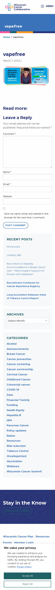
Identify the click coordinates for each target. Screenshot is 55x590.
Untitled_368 (14, 255)
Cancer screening (18, 364)
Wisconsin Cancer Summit (24, 471)
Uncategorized (16, 456)
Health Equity (15, 410)
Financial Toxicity (18, 400)
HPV (9, 420)
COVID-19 (13, 389)
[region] (27, 566)
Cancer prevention (19, 359)
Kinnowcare (13, 246)
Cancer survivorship (20, 369)
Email (6, 184)
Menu (49, 6)
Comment (9, 134)
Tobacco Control (18, 451)
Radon (11, 435)
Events (7, 542)
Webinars (13, 466)
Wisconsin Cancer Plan (18, 536)
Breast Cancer (16, 354)
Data (10, 394)
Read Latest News (18, 510)
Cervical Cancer (17, 374)
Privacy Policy (24, 566)
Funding (12, 405)
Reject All (27, 584)
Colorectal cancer (18, 384)
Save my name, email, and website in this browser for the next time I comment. (26, 215)
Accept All (27, 575)
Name (7, 172)
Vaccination (14, 461)
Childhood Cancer (19, 379)
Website (7, 196)
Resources (13, 440)
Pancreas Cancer (18, 425)
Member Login (24, 542)
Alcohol (12, 343)
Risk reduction (16, 446)
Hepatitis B (14, 415)
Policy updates (16, 430)
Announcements (18, 349)
